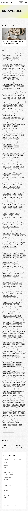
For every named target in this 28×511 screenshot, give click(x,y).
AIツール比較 (17, 66)
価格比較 (8, 331)
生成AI (20, 388)
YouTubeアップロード (16, 135)
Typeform (15, 133)
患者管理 (22, 357)
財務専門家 (14, 411)
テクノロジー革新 (6, 222)
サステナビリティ (6, 184)
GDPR (15, 97)
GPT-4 (8, 104)
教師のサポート (12, 368)
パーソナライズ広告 (6, 244)
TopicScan (4, 133)
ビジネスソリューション (18, 248)
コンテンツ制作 (14, 177)
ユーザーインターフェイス (7, 304)
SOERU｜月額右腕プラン (8, 472)
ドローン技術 (11, 237)
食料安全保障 (14, 424)
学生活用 (19, 351)
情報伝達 (4, 360)
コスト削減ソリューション (7, 170)
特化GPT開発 (11, 388)
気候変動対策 (19, 380)
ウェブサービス (13, 142)
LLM (17, 108)
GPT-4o (12, 104)
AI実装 (5, 467)
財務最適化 (19, 411)
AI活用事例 (20, 73)
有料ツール (4, 375)
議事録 (17, 409)
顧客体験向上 (18, 422)
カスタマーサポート (6, 153)
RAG (18, 119)
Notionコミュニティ (6, 117)
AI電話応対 (9, 77)
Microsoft (14, 110)
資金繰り (10, 413)
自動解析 (8, 404)
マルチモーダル (16, 297)
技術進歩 (21, 362)
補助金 (23, 406)
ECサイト (11, 95)
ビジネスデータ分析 (6, 253)
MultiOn (16, 113)
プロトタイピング (15, 275)
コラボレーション (18, 173)
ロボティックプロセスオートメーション (10, 315)
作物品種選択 (5, 328)
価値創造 (20, 328)
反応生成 (17, 344)
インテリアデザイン (6, 142)
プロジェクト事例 (7, 490)
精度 (8, 397)
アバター (10, 137)
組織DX (12, 397)
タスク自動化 (20, 195)
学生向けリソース (13, 351)
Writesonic (5, 135)
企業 (3, 324)
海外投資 (23, 384)
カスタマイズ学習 (6, 155)
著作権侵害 (14, 406)
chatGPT (4, 88)
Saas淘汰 (4, 124)
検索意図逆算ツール (20, 375)
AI (16, 53)
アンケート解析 (16, 137)
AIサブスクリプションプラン (8, 64)
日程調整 (18, 373)
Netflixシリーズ (22, 113)
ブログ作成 (14, 273)
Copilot (11, 93)
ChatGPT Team (10, 88)
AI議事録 (4, 77)
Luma (21, 108)
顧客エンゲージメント (6, 420)
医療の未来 (16, 342)
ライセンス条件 (18, 306)
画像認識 (4, 393)
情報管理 (17, 360)
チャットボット (16, 197)
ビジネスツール (13, 251)
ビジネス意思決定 (19, 257)
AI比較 (9, 73)
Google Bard (21, 99)
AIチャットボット (6, 66)
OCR (16, 117)
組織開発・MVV (6, 465)
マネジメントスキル (18, 293)
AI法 (12, 73)
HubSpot (4, 106)
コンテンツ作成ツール (6, 177)
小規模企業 (9, 355)
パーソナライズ (11, 242)
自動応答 (16, 402)
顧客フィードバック (6, 422)
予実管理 (17, 317)
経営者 (8, 400)
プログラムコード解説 (6, 273)
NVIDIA (12, 117)
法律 (14, 382)
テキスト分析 (11, 215)
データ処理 (15, 206)
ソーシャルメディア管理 (7, 195)
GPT (24, 102)
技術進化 (17, 362)
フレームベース (11, 271)
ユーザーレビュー (16, 304)
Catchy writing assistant (7, 86)
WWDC (9, 135)
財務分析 (4, 411)
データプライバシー (19, 202)
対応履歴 (4, 355)
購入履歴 (14, 413)
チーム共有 (11, 197)
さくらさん (21, 182)
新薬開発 (11, 373)
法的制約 (4, 384)
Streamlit (4, 130)
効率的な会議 (11, 340)
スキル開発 (18, 186)
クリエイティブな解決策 (7, 166)
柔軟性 (14, 375)
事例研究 (8, 320)
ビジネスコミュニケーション (8, 248)
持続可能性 (13, 366)
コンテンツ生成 (5, 179)
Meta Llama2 (9, 110)
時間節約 (23, 373)
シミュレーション (12, 186)
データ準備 (22, 211)
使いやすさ (11, 328)
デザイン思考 (20, 222)
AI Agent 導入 (21, 53)
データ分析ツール (6, 208)
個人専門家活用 (18, 331)
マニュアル (4, 293)
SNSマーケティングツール (7, 128)
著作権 (4, 406)
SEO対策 (18, 124)
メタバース (9, 302)
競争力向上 (21, 395)
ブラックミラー (13, 268)
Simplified (8, 126)
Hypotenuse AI (10, 106)
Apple (12, 79)
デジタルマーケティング (7, 231)
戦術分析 (4, 362)
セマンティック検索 (6, 193)
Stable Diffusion (19, 128)
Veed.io (19, 133)
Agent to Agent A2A (11, 53)
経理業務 (12, 400)
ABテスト (4, 53)
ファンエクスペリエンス (7, 266)
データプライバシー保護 (7, 204)
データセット (5, 202)
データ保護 (4, 206)
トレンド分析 (5, 237)
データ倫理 (10, 206)
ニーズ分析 (19, 239)
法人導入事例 (9, 382)
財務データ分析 (22, 409)
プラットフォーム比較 (21, 268)
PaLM (23, 117)
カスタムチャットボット (7, 157)
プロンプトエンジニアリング (14, 279)
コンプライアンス (20, 179)
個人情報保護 (5, 333)
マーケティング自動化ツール (16, 291)
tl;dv (20, 130)
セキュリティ (20, 191)
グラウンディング (18, 164)
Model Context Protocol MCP (8, 113)
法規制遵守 (14, 384)
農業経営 (22, 413)
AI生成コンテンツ (6, 75)
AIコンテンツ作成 (6, 61)
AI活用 (15, 73)
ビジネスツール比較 (20, 251)
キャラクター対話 (6, 162)
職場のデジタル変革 (6, 402)
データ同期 (18, 208)
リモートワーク (17, 313)
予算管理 (4, 320)
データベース (15, 204)
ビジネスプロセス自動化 (7, 255)
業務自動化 (21, 377)
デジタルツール (5, 228)
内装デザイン (20, 335)
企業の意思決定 (8, 324)
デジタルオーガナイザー (19, 224)
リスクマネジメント (6, 311)
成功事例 (22, 360)
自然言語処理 (22, 404)
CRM (24, 93)
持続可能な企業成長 (10, 364)
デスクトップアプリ (6, 233)
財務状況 (23, 411)
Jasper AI (16, 106)
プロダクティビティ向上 (7, 275)
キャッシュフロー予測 (6, 159)
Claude (19, 90)
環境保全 (16, 388)
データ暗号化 (11, 211)
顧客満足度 (4, 424)
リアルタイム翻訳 (14, 308)
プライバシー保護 (6, 268)
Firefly (8, 97)
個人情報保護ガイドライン (13, 333)
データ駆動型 (10, 213)
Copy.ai (15, 93)
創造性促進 (14, 337)
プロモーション (5, 279)
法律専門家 (18, 382)
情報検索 (13, 360)
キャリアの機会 (20, 162)
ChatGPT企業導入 (18, 88)
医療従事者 (21, 342)
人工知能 (21, 320)
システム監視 (21, 184)
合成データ (4, 346)
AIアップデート (12, 55)
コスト (13, 168)
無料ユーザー (5, 388)
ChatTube (11, 90)
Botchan (16, 84)
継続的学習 (17, 400)
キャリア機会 (5, 164)
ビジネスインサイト (13, 246)
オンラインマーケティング (7, 150)
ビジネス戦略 (17, 259)
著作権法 (19, 406)
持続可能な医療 (18, 364)
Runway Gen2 (22, 122)
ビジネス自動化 (5, 262)
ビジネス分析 (22, 255)
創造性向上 (20, 337)
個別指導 (9, 335)
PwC (11, 119)
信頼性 (13, 331)
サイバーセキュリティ (14, 182)
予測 (21, 317)
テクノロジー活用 (15, 219)
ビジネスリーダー (16, 255)
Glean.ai (19, 97)
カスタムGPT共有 (19, 155)
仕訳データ (22, 322)
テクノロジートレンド (17, 217)
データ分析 (20, 206)
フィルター (14, 266)
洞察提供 (18, 384)
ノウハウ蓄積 (5, 242)
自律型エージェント (15, 404)
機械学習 (4, 380)
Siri (12, 126)
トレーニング (22, 235)
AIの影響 (4, 68)
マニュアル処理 (10, 293)
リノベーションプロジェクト (8, 313)
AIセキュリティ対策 (17, 64)
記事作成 (4, 409)
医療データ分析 (10, 342)
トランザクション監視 (6, 235)
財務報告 (8, 411)
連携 (11, 415)
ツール (22, 197)
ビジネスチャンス (6, 251)
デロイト (17, 233)
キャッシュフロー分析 (16, 159)
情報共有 (8, 360)
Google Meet (12, 102)
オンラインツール (12, 148)
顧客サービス (14, 420)
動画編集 (4, 342)
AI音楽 (13, 77)
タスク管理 (14, 195)
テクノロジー (17, 215)
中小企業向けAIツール (11, 317)
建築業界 (17, 357)
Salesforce (9, 124)
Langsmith (13, 108)
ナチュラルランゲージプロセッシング (9, 239)
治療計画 (4, 382)
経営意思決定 (21, 397)
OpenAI (19, 117)
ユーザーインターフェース (17, 302)
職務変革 (22, 400)
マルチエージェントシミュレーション (9, 295)
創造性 (10, 337)
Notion (6, 115)
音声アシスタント (10, 417)
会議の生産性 (19, 326)
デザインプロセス (13, 222)
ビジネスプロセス (21, 253)
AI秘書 (17, 75)
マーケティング (5, 286)
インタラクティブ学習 (14, 139)
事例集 (13, 320)
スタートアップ (13, 188)
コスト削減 (17, 168)
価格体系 (4, 331)
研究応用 (14, 393)
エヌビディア (20, 142)
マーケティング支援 (6, 291)
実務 (9, 353)
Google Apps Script (14, 99)
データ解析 (4, 213)
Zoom (22, 135)
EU (20, 95)
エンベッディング (16, 146)
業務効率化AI (15, 377)
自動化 (12, 402)
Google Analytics (6, 99)
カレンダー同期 (15, 157)
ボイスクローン (15, 284)
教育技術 (4, 371)
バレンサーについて (7, 485)
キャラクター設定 (13, 162)
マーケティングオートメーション (15, 286)
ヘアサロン (11, 282)
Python (15, 119)
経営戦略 (4, 400)
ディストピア (5, 215)
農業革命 (4, 415)
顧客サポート (20, 420)
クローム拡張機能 (16, 166)
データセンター (11, 202)
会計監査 (14, 326)
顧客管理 (9, 424)
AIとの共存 (23, 66)
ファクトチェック (15, 264)
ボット (20, 284)
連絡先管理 (16, 415)
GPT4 (16, 104)
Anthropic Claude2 (6, 79)
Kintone (20, 106)
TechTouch (15, 130)
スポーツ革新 (5, 191)
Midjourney (20, 110)
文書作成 (8, 371)
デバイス (12, 233)
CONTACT (5, 497)
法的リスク (23, 382)
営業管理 (15, 348)
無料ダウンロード (12, 386)
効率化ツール (5, 340)
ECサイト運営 (16, 95)
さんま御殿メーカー (13, 184)
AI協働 (16, 70)
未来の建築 (10, 375)
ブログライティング (18, 271)
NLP (3, 115)
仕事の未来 (17, 322)
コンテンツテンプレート (16, 175)
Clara (15, 90)
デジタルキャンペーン (15, 226)
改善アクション (5, 368)
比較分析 (14, 380)
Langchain (8, 108)
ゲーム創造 (22, 166)
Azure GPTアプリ (6, 82)
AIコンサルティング (15, 59)
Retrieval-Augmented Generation (9, 122)
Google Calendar (6, 102)
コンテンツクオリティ (6, 175)
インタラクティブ (6, 139)
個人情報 (23, 331)
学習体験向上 (5, 353)
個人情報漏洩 (21, 333)
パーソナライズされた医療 (20, 242)
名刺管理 (19, 346)
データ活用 (17, 211)
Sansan (14, 124)
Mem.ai (4, 110)
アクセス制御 (5, 137)
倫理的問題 (14, 335)
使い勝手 (15, 328)
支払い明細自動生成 (19, 366)
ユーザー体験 (5, 306)
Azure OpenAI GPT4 (6, 84)
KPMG (4, 108)
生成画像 (4, 391)
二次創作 (17, 320)
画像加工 (12, 391)
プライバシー (20, 266)
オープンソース (5, 148)
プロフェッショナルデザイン (8, 277)
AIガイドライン (15, 57)
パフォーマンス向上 (19, 244)
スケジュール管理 (6, 188)
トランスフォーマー (15, 235)
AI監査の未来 (12, 75)
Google (23, 97)
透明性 (8, 415)
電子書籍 (4, 417)
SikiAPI (4, 126)
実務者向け (14, 353)
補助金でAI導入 (6, 479)
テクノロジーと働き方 (6, 219)
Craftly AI (20, 93)
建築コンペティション (16, 355)
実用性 (18, 353)
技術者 (13, 362)
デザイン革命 (11, 224)
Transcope (10, 133)
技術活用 (8, 362)
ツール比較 (4, 199)
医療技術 (8, 344)
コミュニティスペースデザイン (8, 173)
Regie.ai (22, 119)
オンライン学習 (16, 150)
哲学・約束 (5, 488)
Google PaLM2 (19, 102)
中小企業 (4, 317)
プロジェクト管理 (20, 273)
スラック (10, 191)
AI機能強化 (4, 73)
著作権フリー (8, 406)
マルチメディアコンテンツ (7, 297)
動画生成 (16, 340)
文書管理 (13, 371)
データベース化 (21, 204)
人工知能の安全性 (6, 322)
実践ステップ (23, 353)
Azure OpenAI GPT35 (14, 82)
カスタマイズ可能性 (20, 153)
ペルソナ (9, 284)
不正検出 (19, 315)
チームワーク (5, 197)
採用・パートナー (7, 495)
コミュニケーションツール (18, 170)
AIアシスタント (5, 55)
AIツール (11, 66)
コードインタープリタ (6, 168)
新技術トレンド (5, 373)
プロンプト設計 (5, 282)
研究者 (19, 393)
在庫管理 (20, 348)
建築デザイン (5, 357)
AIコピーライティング (6, 59)
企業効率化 (4, 326)
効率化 (24, 337)
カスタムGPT (12, 155)
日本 (15, 373)
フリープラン (5, 271)
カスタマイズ (13, 153)
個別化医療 (4, 335)
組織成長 (16, 397)
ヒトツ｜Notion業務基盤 (8, 474)
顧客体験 (12, 422)
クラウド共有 (11, 164)
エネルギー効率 (5, 144)
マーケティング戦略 (15, 288)
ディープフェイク (17, 213)
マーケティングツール (6, 288)
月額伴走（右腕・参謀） (8, 470)
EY (23, 95)
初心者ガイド (5, 337)
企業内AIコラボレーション (17, 324)
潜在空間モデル (5, 386)
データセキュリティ (19, 199)
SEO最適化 (23, 124)
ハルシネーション (6, 246)
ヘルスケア (4, 284)
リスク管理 (13, 311)
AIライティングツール (6, 70)
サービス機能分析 (6, 182)
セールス (14, 191)
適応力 (24, 415)
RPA (17, 122)
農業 (18, 413)
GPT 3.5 (4, 104)
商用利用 (11, 348)
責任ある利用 (5, 413)
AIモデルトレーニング (21, 68)
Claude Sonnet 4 (6, 93)
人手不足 (11, 322)
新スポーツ (18, 371)
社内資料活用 (15, 395)
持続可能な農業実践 (6, 366)
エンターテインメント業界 (7, 146)
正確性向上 (9, 380)
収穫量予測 (23, 344)
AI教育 (24, 70)
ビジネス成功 (5, 259)
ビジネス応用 (11, 257)
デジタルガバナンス (6, 226)
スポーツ (18, 188)
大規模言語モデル (6, 351)
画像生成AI (22, 391)
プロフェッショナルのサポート (19, 277)
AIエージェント (19, 55)
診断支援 (8, 409)
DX (7, 95)
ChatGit (22, 86)
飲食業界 (20, 424)
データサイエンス (11, 199)
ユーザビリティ (11, 306)
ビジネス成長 (11, 259)
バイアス (12, 244)
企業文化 (9, 326)
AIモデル (13, 68)
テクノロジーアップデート (7, 217)
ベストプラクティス (18, 282)
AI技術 (20, 70)
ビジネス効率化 (5, 257)
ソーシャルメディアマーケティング (17, 193)
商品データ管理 (5, 348)
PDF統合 (7, 119)
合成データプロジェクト (12, 346)
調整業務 (13, 409)
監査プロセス (9, 393)
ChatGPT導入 (5, 90)
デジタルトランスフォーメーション (15, 228)
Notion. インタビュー (13, 115)
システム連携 (5, 186)
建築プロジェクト (12, 357)
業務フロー (4, 377)
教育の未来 (21, 368)
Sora (14, 128)
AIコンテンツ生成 (13, 61)
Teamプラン (10, 130)
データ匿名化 (12, 208)
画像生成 (17, 391)
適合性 (20, 415)
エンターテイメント (12, 144)
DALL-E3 (4, 95)
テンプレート (22, 233)
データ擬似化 (5, 211)
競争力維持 (4, 397)
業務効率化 (10, 377)
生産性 (8, 391)
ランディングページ (6, 308)
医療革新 (13, 344)
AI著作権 (21, 75)
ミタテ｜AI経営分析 (7, 477)
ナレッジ (5, 492)
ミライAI (4, 302)
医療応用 (4, 344)
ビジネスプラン (13, 253)
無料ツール (19, 386)
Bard (12, 84)
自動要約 (4, 404)
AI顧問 (17, 77)
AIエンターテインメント (7, 57)
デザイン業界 (5, 224)
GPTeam (20, 104)
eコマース (4, 97)
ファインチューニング (6, 264)
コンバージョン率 (12, 179)
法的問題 (8, 384)
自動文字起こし (22, 402)
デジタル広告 (15, 231)
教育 (17, 368)
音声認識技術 (17, 417)
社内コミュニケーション (7, 395)
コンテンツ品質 (21, 177)
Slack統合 (16, 126)
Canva (20, 84)
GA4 (12, 97)
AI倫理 (13, 70)
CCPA (14, 86)
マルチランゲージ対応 (17, 300)
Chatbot (18, 86)
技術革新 (4, 364)
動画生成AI (21, 340)
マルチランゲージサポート (7, 300)
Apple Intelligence (17, 79)
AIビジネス (9, 68)
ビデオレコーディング (13, 262)
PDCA (4, 119)
